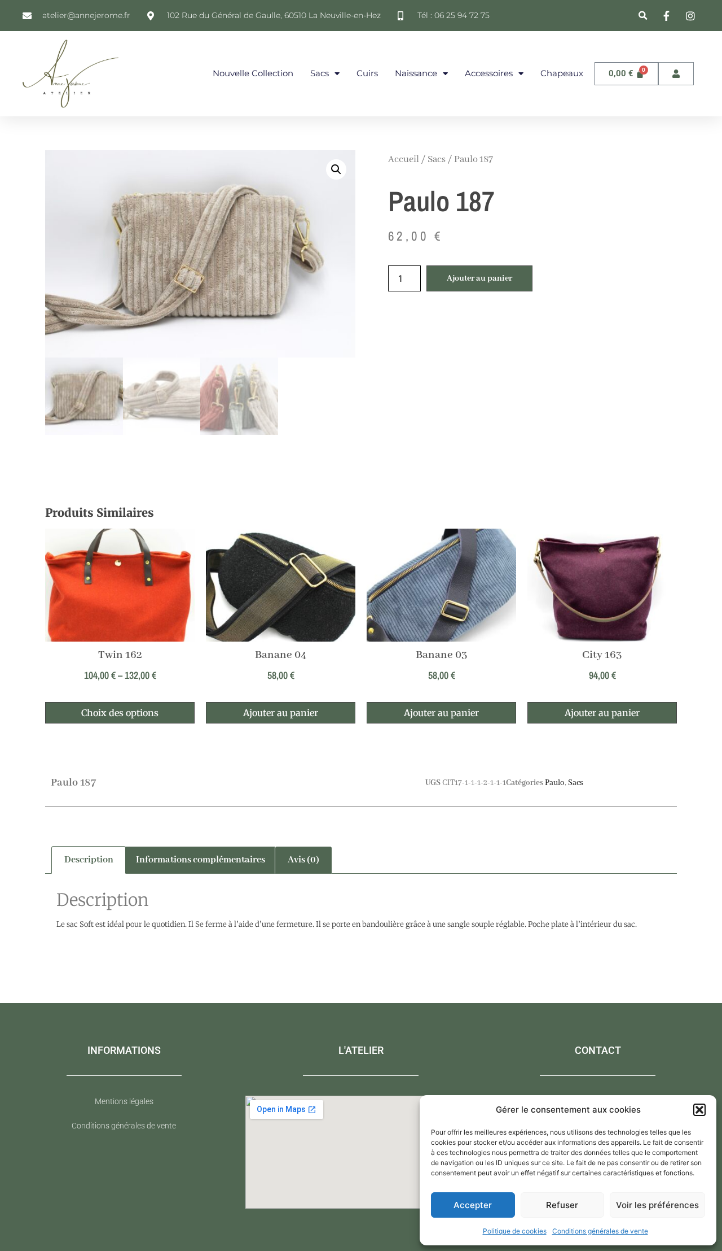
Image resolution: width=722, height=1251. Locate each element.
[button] (699, 1109)
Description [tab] (88, 860)
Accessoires (489, 73)
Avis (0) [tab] (303, 860)
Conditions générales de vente (600, 1231)
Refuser (562, 1205)
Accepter (473, 1205)
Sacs (319, 73)
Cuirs (367, 73)
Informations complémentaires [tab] (200, 860)
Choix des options (120, 712)
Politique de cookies (515, 1231)
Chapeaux (561, 73)
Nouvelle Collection (253, 73)
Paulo (555, 783)
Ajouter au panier (479, 278)
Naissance (416, 73)
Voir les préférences (657, 1205)
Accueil (403, 159)
